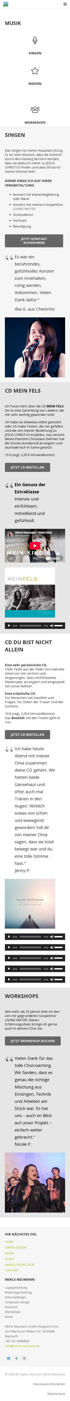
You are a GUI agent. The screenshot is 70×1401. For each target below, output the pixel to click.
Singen (35, 53)
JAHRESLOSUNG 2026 (19, 1265)
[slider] (58, 625)
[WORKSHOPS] (35, 110)
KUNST (10, 1259)
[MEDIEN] (35, 71)
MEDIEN (35, 83)
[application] (35, 625)
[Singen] (35, 40)
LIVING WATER (24, 209)
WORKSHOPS (35, 122)
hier (8, 722)
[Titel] (5, 4)
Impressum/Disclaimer (49, 1384)
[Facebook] (8, 1358)
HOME (9, 1242)
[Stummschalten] (51, 625)
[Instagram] (24, 1358)
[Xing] (16, 1358)
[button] (65, 4)
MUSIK (9, 1253)
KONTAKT (12, 1270)
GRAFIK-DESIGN (15, 1247)
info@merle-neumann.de (22, 1346)
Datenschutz (56, 1394)
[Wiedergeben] (9, 625)
